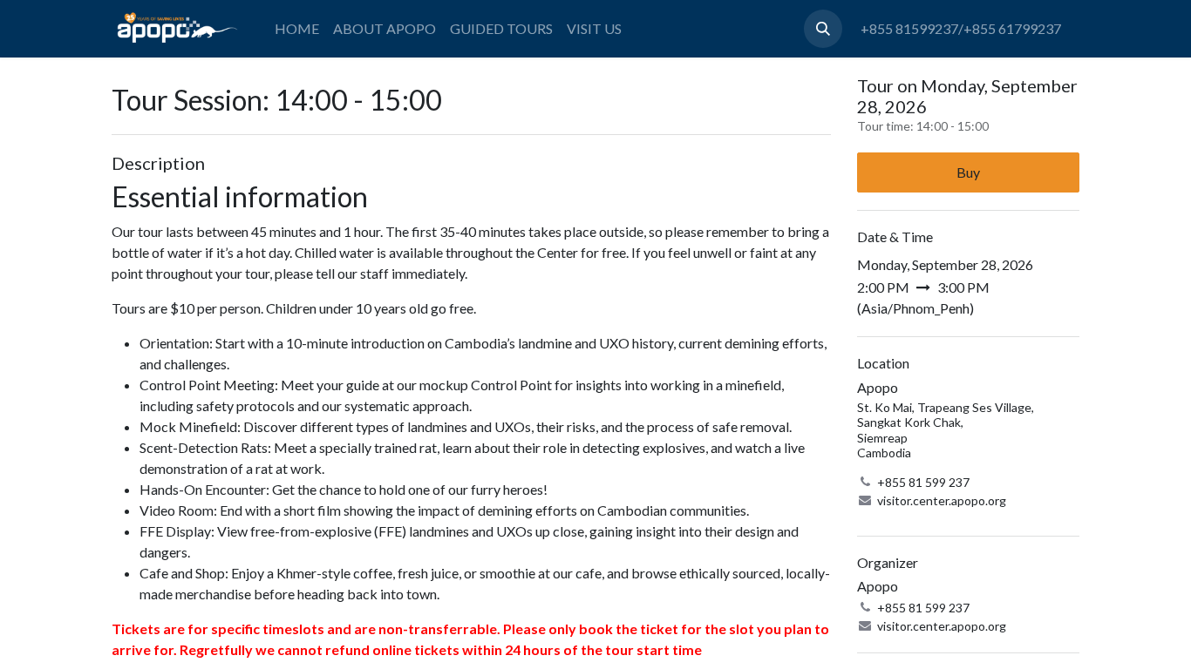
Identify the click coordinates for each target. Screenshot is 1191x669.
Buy (968, 172)
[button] (823, 29)
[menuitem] (297, 28)
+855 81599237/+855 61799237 (961, 28)
